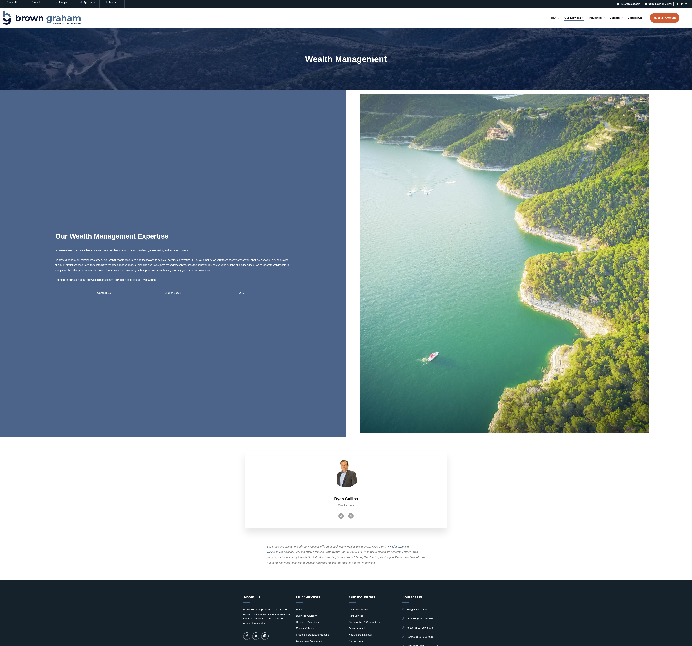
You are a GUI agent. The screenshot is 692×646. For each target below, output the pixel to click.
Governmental (357, 628)
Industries (595, 17)
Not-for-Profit (356, 641)
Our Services (572, 17)
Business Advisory (306, 615)
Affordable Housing (360, 609)
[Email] (351, 516)
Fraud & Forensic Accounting (312, 634)
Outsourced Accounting (309, 641)
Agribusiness (356, 615)
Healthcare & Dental (360, 634)
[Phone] (341, 516)
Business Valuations (307, 622)
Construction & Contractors (364, 622)
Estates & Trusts (305, 628)
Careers (615, 17)
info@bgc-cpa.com (630, 4)
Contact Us (635, 17)
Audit (299, 609)
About (552, 17)
